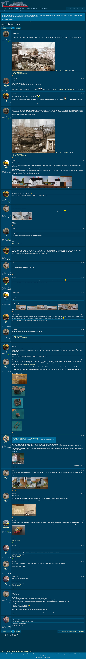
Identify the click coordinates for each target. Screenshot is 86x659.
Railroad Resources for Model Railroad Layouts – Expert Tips (25, 438)
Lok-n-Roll (14, 280)
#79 (83, 108)
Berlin (9, 532)
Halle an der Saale (7, 172)
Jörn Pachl (67, 70)
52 (10, 216)
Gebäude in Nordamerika (29, 364)
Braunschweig (8, 43)
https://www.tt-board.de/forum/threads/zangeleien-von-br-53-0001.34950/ (69, 89)
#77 (83, 78)
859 (8, 104)
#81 (83, 191)
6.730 (8, 531)
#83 (83, 228)
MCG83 (18, 556)
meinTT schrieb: (16, 548)
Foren (16, 8)
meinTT (3, 26)
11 (10, 531)
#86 (83, 277)
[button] (13, 8)
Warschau (9, 447)
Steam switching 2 (59, 152)
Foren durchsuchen (12, 10)
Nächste (18, 28)
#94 (83, 493)
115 (10, 171)
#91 (83, 359)
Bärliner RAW (8, 90)
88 (10, 556)
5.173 (8, 556)
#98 (83, 576)
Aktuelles (10, 8)
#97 (83, 561)
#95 (83, 520)
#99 (83, 591)
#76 (83, 31)
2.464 (8, 89)
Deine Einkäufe (20, 10)
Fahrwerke (14, 555)
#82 (83, 205)
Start (5, 8)
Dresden (9, 105)
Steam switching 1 (59, 70)
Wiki (34, 8)
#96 (83, 545)
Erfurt (9, 217)
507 (8, 41)
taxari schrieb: (15, 231)
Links (45, 8)
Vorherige (4, 28)
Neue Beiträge (4, 10)
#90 (83, 344)
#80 (83, 160)
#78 (83, 93)
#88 (83, 314)
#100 (83, 616)
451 (8, 446)
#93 (83, 470)
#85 (83, 262)
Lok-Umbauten (19, 555)
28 (10, 89)
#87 (83, 292)
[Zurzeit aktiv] (6, 99)
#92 (83, 435)
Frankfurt (9, 557)
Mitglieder (28, 8)
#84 (83, 247)
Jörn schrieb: (15, 295)
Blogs (21, 8)
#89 (83, 329)
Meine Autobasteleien (16, 540)
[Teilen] (81, 31)
